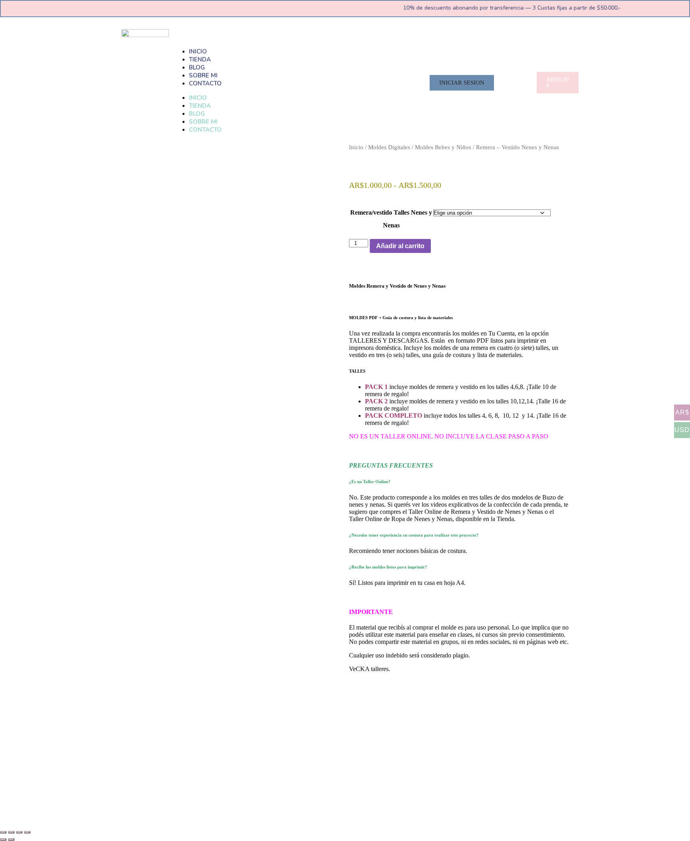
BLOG (197, 67)
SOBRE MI (203, 75)
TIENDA (200, 59)
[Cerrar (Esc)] (27, 832)
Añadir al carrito (400, 246)
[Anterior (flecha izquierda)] (3, 839)
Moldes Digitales (389, 147)
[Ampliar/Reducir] (3, 832)
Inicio (356, 147)
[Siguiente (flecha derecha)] (11, 839)
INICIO (198, 51)
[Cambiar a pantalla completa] (11, 832)
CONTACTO (205, 83)
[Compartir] (19, 832)
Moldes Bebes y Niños (443, 147)
